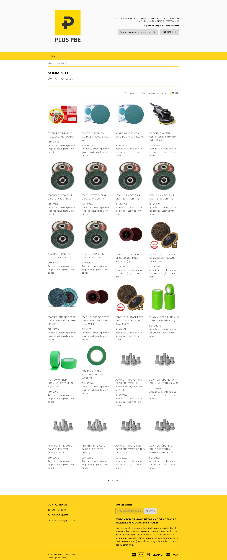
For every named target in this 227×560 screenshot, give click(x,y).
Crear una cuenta (170, 26)
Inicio (52, 55)
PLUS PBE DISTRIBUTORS (65, 554)
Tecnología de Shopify (57, 558)
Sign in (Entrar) (151, 26)
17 (121, 480)
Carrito (172, 32)
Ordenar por (130, 93)
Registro (150, 511)
